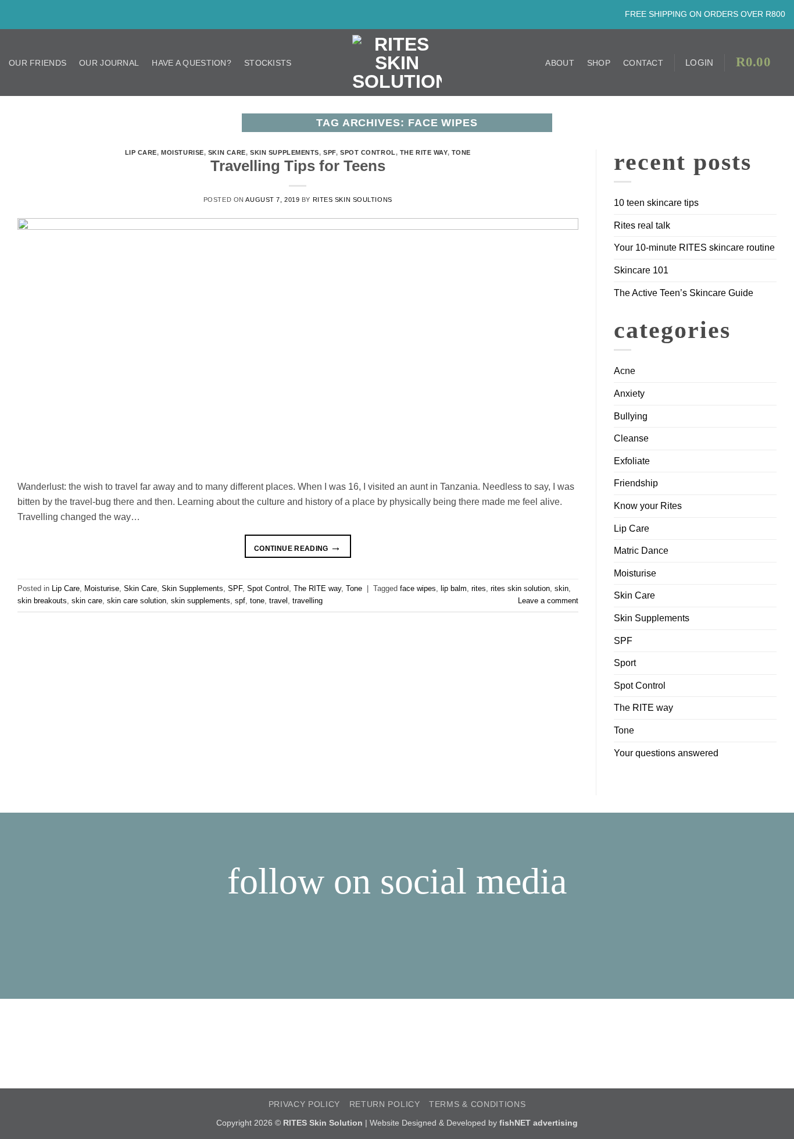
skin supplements (200, 600)
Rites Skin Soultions (352, 199)
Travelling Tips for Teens (297, 166)
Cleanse (631, 438)
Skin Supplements (284, 152)
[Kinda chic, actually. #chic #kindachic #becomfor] (496, 1013)
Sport (625, 663)
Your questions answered (666, 753)
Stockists (268, 62)
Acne (624, 371)
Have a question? (191, 62)
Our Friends (37, 62)
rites (478, 588)
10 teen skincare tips (656, 203)
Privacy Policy (305, 1104)
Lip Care (141, 152)
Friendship (636, 483)
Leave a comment (548, 600)
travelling (307, 600)
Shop (598, 62)
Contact (643, 62)
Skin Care (227, 152)
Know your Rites (648, 506)
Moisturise (182, 152)
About (559, 62)
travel (278, 600)
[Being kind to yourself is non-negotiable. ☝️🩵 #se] (298, 1021)
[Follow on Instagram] (28, 14)
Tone (461, 152)
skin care (86, 600)
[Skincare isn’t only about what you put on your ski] (99, 1043)
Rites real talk (642, 225)
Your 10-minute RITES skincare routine (694, 247)
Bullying (631, 416)
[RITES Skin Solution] (397, 62)
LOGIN (699, 62)
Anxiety (629, 393)
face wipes (418, 588)
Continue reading (298, 547)
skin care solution (136, 600)
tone (257, 600)
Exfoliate (632, 461)
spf (240, 600)
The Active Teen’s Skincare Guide (683, 293)
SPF (329, 152)
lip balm (454, 588)
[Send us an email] (42, 14)
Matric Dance (641, 551)
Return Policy (384, 1104)
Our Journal (109, 62)
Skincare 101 (641, 270)
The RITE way (424, 152)
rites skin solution (520, 588)
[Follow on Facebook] (15, 14)
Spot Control (368, 152)
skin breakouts (42, 600)
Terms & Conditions (477, 1104)
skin (561, 588)
